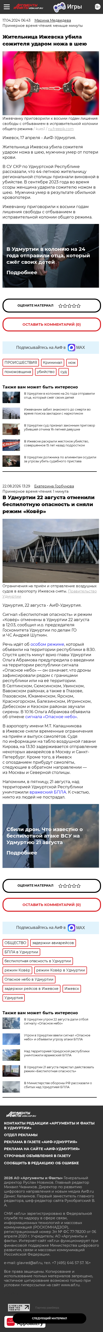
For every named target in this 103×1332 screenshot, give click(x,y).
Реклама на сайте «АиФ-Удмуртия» (42, 1149)
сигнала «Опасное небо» (51, 716)
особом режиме (47, 644)
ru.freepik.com (61, 129)
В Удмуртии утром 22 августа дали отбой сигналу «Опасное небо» (56, 1021)
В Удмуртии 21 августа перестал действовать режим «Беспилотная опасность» (59, 1069)
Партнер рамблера (47, 1307)
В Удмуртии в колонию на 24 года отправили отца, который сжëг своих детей (48, 255)
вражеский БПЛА (48, 792)
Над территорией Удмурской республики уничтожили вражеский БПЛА (57, 1053)
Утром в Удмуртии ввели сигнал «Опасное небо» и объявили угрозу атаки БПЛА (57, 1037)
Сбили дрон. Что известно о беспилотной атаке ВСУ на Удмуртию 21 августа (44, 835)
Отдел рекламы (21, 1135)
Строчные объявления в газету (37, 1156)
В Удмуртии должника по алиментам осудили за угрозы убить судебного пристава (60, 459)
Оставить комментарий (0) (51, 324)
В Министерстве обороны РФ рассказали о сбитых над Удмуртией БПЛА (58, 1085)
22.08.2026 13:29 (16, 486)
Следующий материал (49, 1318)
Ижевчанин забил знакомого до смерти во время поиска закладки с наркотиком (57, 411)
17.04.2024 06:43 (16, 20)
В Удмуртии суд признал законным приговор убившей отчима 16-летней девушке (59, 427)
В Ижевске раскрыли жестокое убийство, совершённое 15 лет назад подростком (56, 443)
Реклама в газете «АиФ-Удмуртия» (40, 1142)
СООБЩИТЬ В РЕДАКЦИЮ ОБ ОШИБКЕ (41, 1163)
